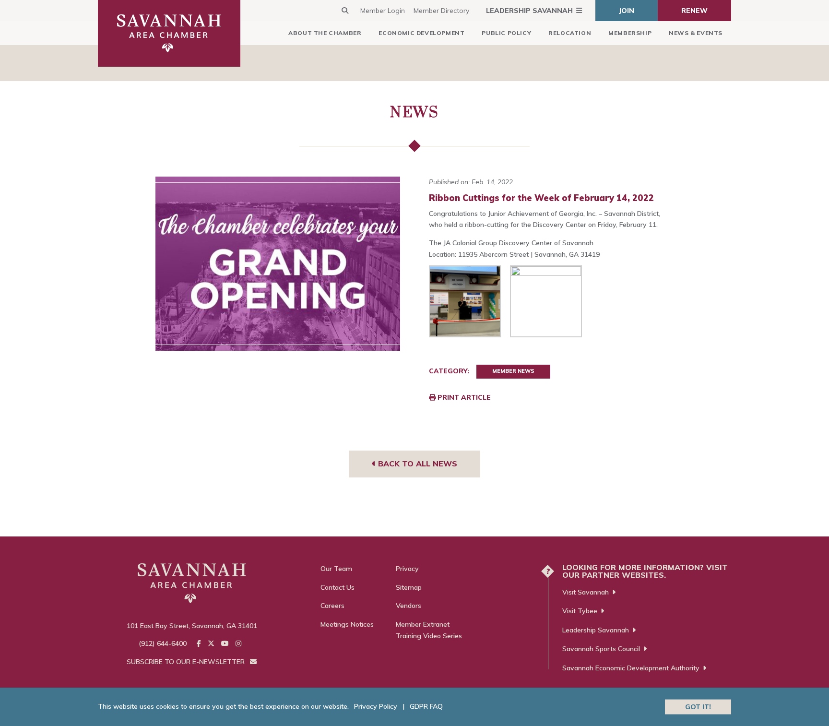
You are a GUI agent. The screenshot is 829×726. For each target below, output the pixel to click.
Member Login (382, 10)
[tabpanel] (278, 264)
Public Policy (506, 32)
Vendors (408, 605)
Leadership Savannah (529, 10)
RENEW (694, 10)
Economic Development (421, 32)
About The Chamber (324, 32)
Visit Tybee (579, 611)
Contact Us (337, 587)
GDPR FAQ (426, 706)
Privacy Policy (375, 706)
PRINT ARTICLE (463, 397)
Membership (629, 32)
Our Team (336, 568)
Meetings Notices (347, 624)
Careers (332, 605)
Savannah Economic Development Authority (630, 668)
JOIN (626, 10)
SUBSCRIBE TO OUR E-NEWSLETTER (187, 661)
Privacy (407, 568)
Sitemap (409, 587)
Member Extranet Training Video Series (429, 630)
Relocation (569, 32)
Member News (513, 371)
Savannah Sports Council (601, 648)
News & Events (695, 32)
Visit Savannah (585, 592)
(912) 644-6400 (163, 643)
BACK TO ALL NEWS (416, 463)
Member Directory (441, 10)
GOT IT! (698, 706)
